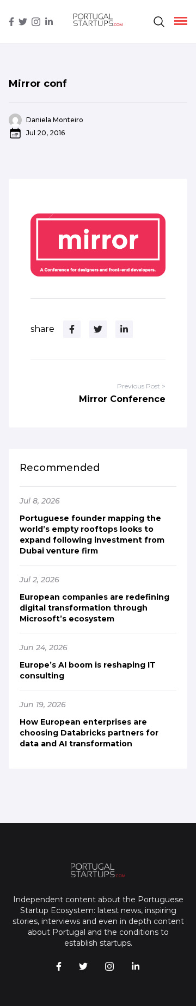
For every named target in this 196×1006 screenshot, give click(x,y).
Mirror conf (38, 84)
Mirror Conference (122, 399)
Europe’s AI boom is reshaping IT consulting (88, 670)
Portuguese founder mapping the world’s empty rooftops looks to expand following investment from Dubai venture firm (92, 534)
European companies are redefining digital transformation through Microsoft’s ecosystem (94, 608)
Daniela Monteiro (54, 120)
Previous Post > (141, 386)
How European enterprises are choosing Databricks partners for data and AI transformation (89, 733)
